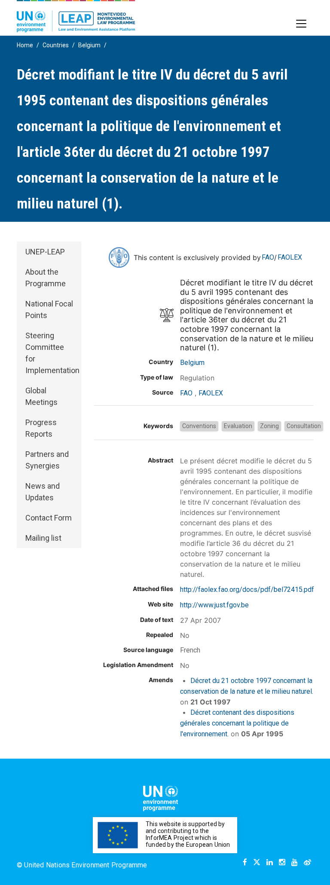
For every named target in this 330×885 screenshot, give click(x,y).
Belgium (89, 45)
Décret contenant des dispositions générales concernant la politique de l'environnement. (237, 723)
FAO (268, 257)
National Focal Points (49, 309)
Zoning (269, 426)
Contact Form (48, 517)
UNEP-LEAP (45, 251)
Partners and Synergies (47, 460)
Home (25, 45)
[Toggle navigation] (301, 23)
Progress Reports (41, 428)
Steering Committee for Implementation (52, 353)
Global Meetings (41, 396)
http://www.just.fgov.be (214, 605)
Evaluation (238, 426)
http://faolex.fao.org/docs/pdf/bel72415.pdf (247, 589)
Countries (56, 45)
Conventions (199, 426)
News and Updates (42, 491)
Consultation (304, 426)
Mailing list (43, 537)
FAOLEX (290, 257)
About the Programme (45, 277)
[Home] (76, 16)
